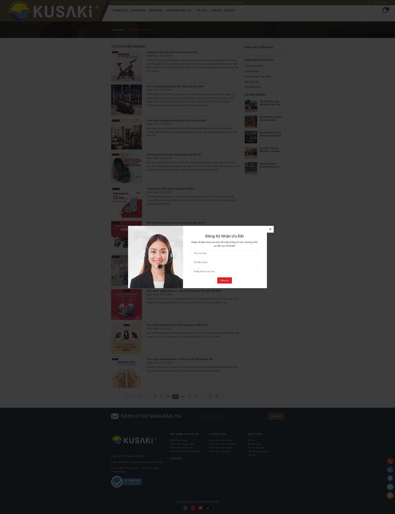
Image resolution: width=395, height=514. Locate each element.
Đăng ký (224, 280)
